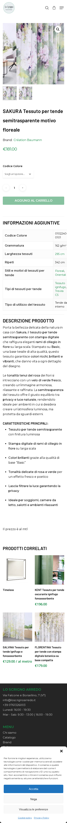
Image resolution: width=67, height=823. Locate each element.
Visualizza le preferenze (33, 809)
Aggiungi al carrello (33, 200)
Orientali (60, 275)
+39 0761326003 (14, 705)
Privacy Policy (41, 817)
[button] (61, 751)
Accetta (33, 788)
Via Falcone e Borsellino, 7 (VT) (24, 695)
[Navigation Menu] (62, 8)
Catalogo (9, 737)
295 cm (60, 254)
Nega (33, 799)
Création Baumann (28, 140)
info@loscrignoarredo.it (19, 700)
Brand (7, 742)
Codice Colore (12, 166)
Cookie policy (25, 817)
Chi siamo (9, 732)
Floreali (59, 271)
